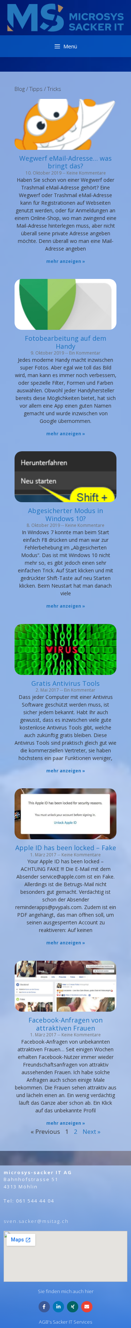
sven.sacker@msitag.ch (36, 1221)
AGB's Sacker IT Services (65, 1322)
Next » (91, 1131)
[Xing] (72, 1306)
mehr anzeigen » (65, 261)
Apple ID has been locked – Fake (65, 847)
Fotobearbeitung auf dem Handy (65, 342)
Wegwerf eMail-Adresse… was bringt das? (65, 162)
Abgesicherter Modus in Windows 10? (65, 514)
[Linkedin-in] (58, 1306)
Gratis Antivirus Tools (65, 683)
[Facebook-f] (44, 1306)
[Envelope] (86, 1306)
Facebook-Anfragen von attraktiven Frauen (65, 1024)
